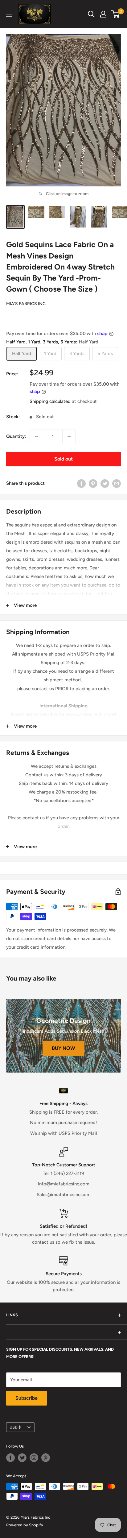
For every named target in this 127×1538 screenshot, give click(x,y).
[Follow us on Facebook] (10, 1457)
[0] (116, 14)
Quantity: (16, 436)
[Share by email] (116, 483)
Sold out (63, 459)
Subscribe (26, 1398)
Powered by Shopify (24, 1525)
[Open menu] (9, 14)
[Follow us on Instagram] (34, 1457)
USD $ (15, 1427)
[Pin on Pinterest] (93, 483)
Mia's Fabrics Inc (26, 303)
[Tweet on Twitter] (104, 483)
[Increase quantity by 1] (69, 436)
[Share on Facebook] (81, 483)
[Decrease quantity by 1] (36, 436)
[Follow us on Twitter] (22, 1457)
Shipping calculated (50, 401)
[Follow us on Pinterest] (45, 1457)
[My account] (103, 14)
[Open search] (91, 14)
